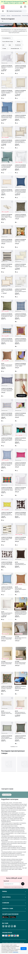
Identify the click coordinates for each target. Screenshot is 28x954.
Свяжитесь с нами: (7, 908)
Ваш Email (6, 881)
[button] (25, 6)
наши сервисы (6, 897)
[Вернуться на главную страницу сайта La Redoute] (2, 7)
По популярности (6, 38)
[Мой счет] (21, 6)
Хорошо (23, 948)
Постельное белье (7, 794)
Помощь (4, 891)
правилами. (15, 952)
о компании (5, 902)
